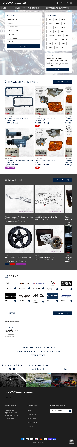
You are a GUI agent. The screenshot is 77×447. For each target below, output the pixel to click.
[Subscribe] (70, 411)
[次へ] (68, 127)
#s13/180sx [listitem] (51, 35)
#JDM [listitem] (63, 43)
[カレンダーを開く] (72, 442)
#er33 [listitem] (56, 27)
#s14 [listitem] (59, 35)
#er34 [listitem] (49, 31)
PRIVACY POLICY (32, 418)
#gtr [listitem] (56, 19)
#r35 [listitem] (56, 31)
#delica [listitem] (50, 47)
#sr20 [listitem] (62, 31)
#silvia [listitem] (50, 39)
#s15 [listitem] (66, 35)
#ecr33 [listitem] (64, 27)
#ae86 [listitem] (49, 43)
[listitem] (10, 286)
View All (60, 82)
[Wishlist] (62, 3)
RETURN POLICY (32, 423)
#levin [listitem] (57, 39)
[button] (71, 3)
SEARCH (25, 46)
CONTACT (58, 69)
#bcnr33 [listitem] (50, 23)
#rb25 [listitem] (65, 23)
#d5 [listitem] (57, 47)
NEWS (29, 410)
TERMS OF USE (32, 414)
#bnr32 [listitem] (63, 19)
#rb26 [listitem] (49, 19)
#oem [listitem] (56, 43)
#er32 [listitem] (49, 27)
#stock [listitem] (64, 47)
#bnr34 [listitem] (58, 23)
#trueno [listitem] (64, 39)
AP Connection (40, 442)
